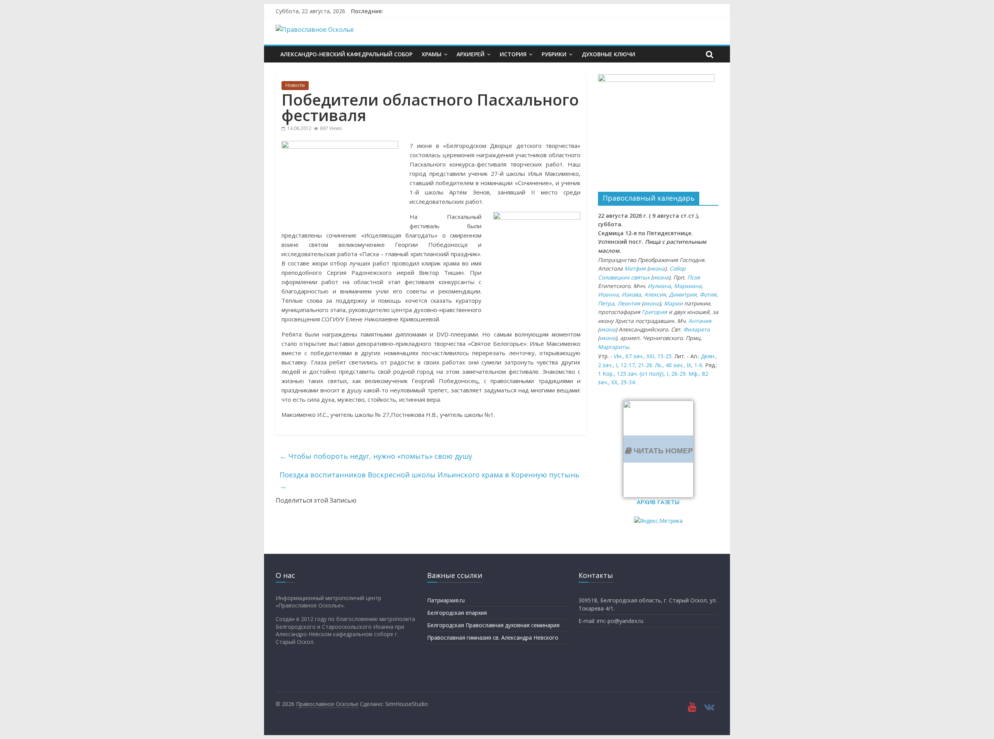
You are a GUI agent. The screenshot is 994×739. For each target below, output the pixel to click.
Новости (295, 85)
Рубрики (554, 54)
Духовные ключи (608, 54)
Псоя (693, 277)
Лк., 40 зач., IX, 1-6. (679, 365)
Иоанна (608, 294)
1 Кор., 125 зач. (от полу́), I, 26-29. (642, 373)
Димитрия (683, 294)
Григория (654, 312)
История (513, 54)
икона (657, 268)
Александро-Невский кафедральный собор (346, 54)
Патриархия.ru (446, 600)
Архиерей (471, 54)
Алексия (655, 294)
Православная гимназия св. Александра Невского (492, 637)
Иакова (631, 294)
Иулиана (659, 286)
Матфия (635, 268)
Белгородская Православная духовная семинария (493, 625)
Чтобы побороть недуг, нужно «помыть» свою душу (376, 456)
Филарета (696, 329)
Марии (673, 303)
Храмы (431, 54)
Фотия (708, 294)
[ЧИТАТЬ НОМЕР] (658, 405)
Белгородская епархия (457, 612)
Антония (699, 320)
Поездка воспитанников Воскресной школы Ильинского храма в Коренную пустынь (429, 480)
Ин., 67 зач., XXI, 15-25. (643, 356)
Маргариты (613, 346)
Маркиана (688, 286)
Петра (606, 303)
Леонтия (628, 303)
